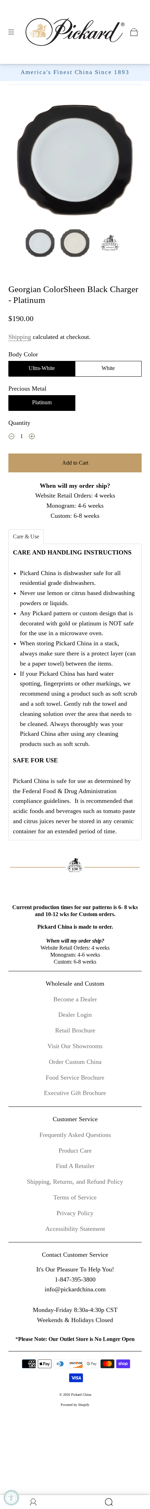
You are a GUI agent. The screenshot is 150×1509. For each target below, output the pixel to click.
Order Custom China (75, 1061)
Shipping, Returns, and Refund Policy (75, 1181)
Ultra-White (42, 368)
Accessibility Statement (75, 1228)
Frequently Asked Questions (75, 1134)
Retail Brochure (75, 1030)
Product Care (75, 1150)
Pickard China (81, 1394)
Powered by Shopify (75, 1405)
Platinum (42, 402)
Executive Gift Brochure (75, 1092)
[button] (25, 160)
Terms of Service (75, 1197)
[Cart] (134, 32)
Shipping (19, 336)
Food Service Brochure (75, 1077)
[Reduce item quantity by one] (11, 437)
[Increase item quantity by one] (31, 437)
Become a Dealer (75, 999)
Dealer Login (75, 1014)
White (108, 368)
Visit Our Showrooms (75, 1046)
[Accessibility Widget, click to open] (11, 1498)
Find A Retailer (75, 1165)
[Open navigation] (16, 32)
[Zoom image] (75, 160)
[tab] (26, 536)
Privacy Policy (75, 1213)
